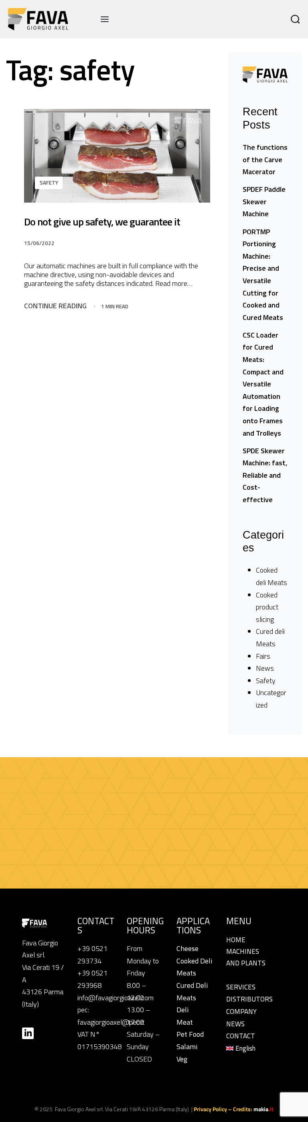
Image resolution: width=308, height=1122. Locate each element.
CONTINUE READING (55, 306)
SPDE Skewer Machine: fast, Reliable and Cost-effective (265, 475)
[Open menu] (104, 19)
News (265, 668)
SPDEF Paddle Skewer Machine (264, 201)
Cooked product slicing (267, 607)
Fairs (263, 656)
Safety (49, 183)
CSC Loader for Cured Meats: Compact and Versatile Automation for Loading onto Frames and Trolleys (263, 384)
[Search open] (295, 19)
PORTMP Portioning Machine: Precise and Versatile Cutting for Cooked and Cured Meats (263, 274)
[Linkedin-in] (28, 1033)
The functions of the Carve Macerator (265, 159)
